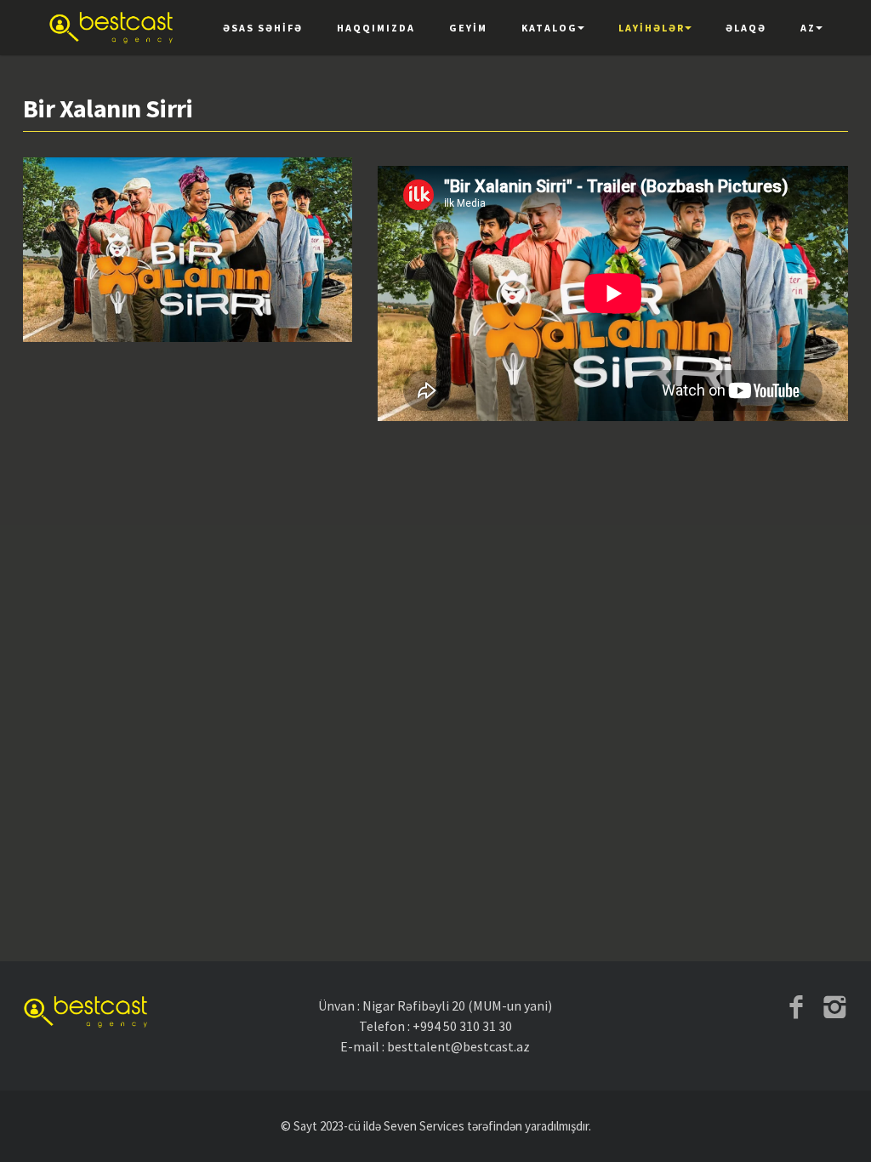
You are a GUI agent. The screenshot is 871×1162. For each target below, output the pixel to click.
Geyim (468, 27)
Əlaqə (746, 27)
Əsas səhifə (263, 27)
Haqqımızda (376, 27)
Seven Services (424, 1126)
